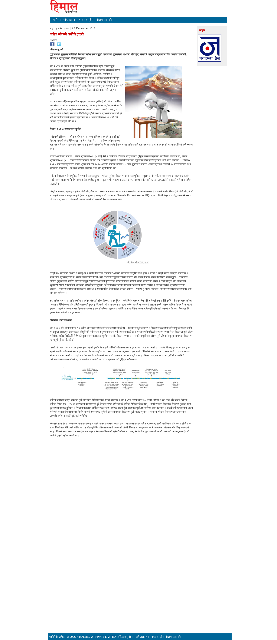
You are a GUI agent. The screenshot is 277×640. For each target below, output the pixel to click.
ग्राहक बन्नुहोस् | (87, 19)
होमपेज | (57, 19)
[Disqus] (121, 488)
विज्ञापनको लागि (104, 19)
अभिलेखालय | (69, 19)
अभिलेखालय (142, 636)
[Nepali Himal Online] (64, 9)
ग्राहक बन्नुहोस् (157, 636)
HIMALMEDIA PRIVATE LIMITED (96, 636)
